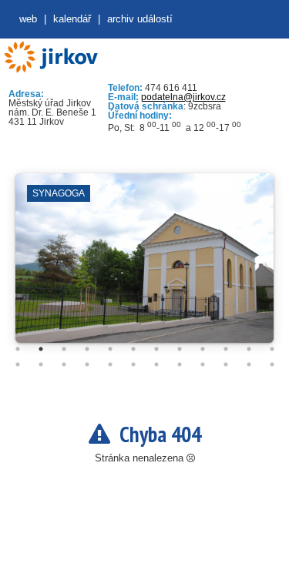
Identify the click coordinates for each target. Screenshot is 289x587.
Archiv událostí (140, 19)
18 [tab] (133, 364)
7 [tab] (156, 349)
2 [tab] (41, 349)
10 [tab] (226, 349)
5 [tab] (110, 349)
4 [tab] (87, 349)
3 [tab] (64, 349)
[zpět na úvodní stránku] (50, 57)
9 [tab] (202, 349)
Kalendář (72, 19)
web (28, 19)
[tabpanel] (144, 266)
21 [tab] (202, 364)
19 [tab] (156, 364)
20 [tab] (179, 364)
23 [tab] (249, 364)
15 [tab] (64, 364)
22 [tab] (226, 364)
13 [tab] (17, 364)
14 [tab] (41, 364)
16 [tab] (87, 364)
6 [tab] (133, 349)
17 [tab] (110, 364)
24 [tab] (272, 364)
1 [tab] (17, 349)
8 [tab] (179, 349)
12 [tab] (272, 349)
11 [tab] (249, 349)
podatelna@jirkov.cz (183, 97)
